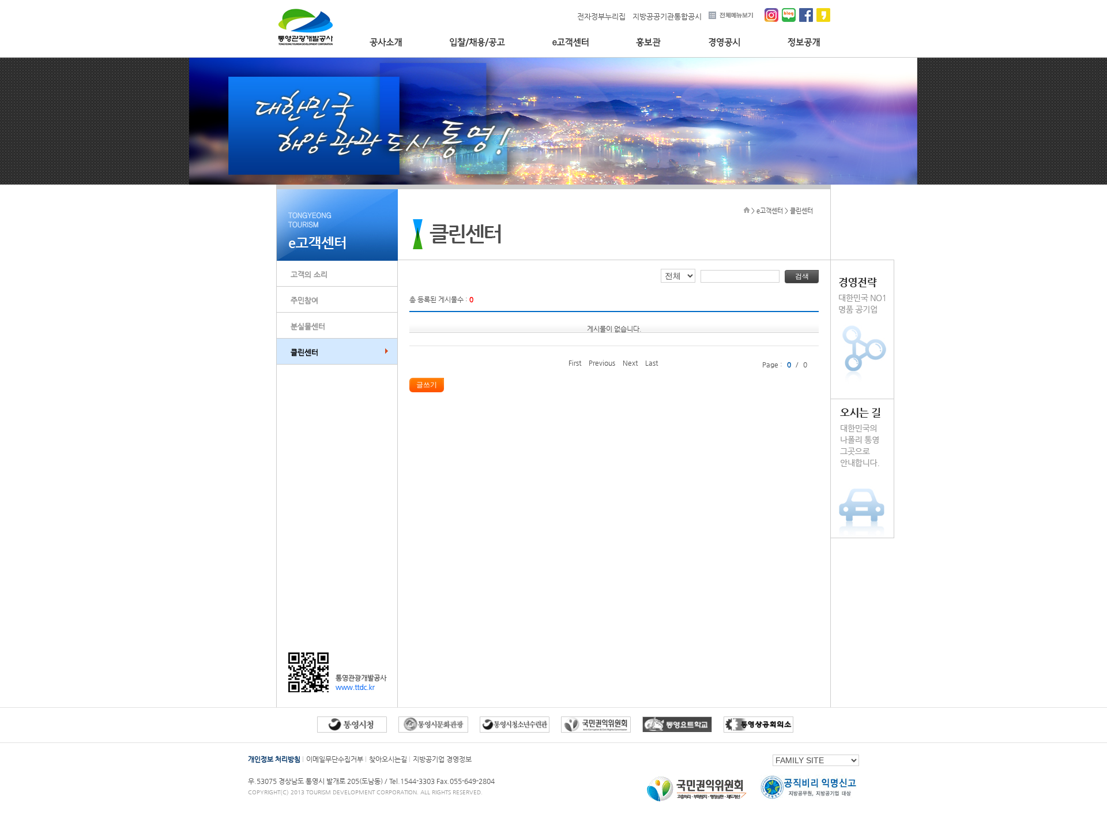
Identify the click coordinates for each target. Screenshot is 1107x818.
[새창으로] (697, 801)
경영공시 (724, 42)
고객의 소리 (309, 274)
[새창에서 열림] (352, 730)
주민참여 (304, 300)
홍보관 (648, 42)
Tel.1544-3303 (412, 781)
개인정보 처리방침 (274, 759)
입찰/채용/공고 (477, 42)
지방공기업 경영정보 (442, 759)
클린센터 (304, 352)
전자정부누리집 (601, 16)
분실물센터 (308, 326)
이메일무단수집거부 (334, 759)
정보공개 (804, 42)
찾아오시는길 (388, 759)
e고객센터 (570, 42)
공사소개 (385, 42)
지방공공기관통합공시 (667, 16)
